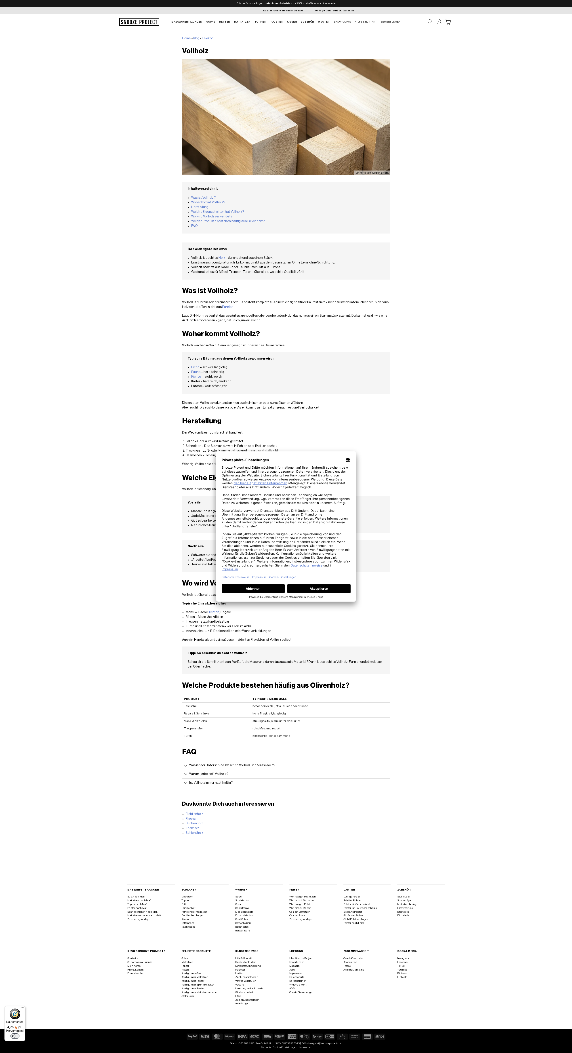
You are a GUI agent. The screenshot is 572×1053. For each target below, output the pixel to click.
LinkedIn (402, 977)
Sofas (210, 22)
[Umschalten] (185, 766)
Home (186, 38)
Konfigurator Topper (192, 981)
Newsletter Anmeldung (248, 966)
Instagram (403, 958)
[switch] (15, 1036)
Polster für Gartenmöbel (356, 904)
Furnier (227, 307)
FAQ (194, 225)
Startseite (132, 958)
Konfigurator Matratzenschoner (199, 992)
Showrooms (342, 22)
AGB (291, 988)
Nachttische (188, 927)
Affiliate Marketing (353, 970)
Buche (196, 372)
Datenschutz (296, 977)
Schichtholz (194, 832)
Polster (276, 22)
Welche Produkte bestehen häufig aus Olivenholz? (228, 221)
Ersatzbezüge (405, 908)
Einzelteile (403, 915)
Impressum (295, 973)
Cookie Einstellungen (301, 992)
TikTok (401, 966)
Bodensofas (241, 927)
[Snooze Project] (139, 22)
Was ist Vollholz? (203, 197)
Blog (196, 38)
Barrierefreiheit (297, 981)
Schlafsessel (242, 908)
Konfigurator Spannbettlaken (198, 985)
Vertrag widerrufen (245, 981)
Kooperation (350, 962)
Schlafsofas (242, 900)
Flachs (191, 818)
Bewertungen (391, 22)
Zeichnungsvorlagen (139, 919)
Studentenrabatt (244, 992)
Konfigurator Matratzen (194, 977)
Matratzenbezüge (407, 904)
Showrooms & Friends (139, 962)
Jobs (292, 970)
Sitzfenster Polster (353, 915)
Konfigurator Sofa (191, 973)
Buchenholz (194, 823)
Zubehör (307, 22)
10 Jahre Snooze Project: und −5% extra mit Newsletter (286, 3)
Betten (224, 22)
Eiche (195, 367)
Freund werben (136, 973)
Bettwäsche (187, 923)
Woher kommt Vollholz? (208, 202)
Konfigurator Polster (192, 988)
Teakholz (192, 828)
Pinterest (402, 973)
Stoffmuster (403, 896)
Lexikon (207, 38)
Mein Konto (134, 966)
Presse (347, 966)
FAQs (238, 996)
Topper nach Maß (137, 904)
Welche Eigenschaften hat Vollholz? (217, 211)
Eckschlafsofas (244, 915)
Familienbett (188, 908)
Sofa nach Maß (136, 896)
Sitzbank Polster (352, 912)
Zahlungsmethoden (246, 977)
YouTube (402, 970)
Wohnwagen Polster (300, 904)
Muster (324, 22)
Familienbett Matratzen (194, 912)
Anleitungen (242, 1003)
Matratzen (242, 22)
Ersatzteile (403, 912)
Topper (260, 22)
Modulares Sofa (244, 912)
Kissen (292, 22)
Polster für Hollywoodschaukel (360, 908)
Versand (239, 985)
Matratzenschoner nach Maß (144, 915)
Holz (222, 257)
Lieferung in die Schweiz (249, 988)
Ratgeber (240, 970)
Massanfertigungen (186, 22)
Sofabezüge (404, 900)
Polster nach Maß (137, 908)
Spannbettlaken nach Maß (142, 912)
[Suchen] (430, 22)
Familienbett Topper (192, 915)
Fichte (196, 376)
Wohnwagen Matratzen (302, 896)
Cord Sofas (241, 919)
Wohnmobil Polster (300, 908)
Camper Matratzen (299, 912)
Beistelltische (242, 930)
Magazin (294, 966)
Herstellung (200, 207)
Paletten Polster (352, 900)
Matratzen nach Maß (139, 900)
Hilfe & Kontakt (366, 22)
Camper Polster (297, 915)
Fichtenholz (194, 814)
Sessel (238, 904)
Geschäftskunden (353, 958)
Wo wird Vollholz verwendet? (211, 216)
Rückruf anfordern (246, 962)
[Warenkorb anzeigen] (448, 22)
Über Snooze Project (300, 958)
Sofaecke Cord (243, 923)
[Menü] (22, 1008)
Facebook (402, 962)
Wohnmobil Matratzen (302, 900)
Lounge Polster (351, 896)
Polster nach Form (353, 923)
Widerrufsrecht (297, 985)
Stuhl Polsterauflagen (355, 919)
